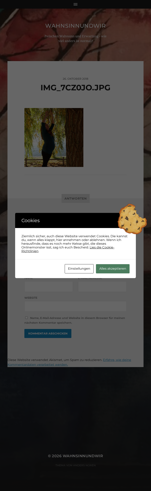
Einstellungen (79, 268)
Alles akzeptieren (112, 268)
